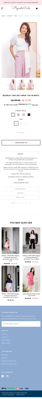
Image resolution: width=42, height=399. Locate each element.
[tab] (21, 154)
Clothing (9, 16)
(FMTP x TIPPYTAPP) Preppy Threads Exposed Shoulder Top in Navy (10, 295)
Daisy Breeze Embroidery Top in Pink (31, 295)
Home (3, 16)
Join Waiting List (21, 142)
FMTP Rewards (6, 340)
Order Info (5, 355)
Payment (4, 358)
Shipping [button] (20, 193)
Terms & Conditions (8, 394)
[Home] (21, 8)
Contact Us (5, 337)
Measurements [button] (20, 189)
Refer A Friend (6, 343)
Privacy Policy (20, 394)
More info (35, 105)
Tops (15, 16)
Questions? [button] (20, 197)
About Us (4, 334)
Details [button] (20, 154)
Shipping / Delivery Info (9, 361)
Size (21, 119)
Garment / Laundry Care (9, 364)
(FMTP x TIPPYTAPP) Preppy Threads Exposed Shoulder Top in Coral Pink (10, 258)
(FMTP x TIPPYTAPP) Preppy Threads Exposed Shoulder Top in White (31, 257)
